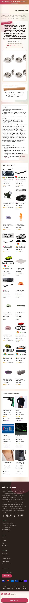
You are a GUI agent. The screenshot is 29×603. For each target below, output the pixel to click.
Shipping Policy (5, 561)
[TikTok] (14, 515)
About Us (4, 538)
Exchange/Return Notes (8, 145)
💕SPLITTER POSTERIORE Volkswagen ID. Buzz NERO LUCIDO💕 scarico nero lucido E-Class (8, 291)
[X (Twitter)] (18, 515)
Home (2, 15)
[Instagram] (7, 515)
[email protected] (14, 154)
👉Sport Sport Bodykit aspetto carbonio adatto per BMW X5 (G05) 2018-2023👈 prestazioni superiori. (8, 269)
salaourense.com (21, 10)
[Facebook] (3, 515)
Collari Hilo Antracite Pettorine (20, 313)
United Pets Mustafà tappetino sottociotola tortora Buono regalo (21, 269)
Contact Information (7, 564)
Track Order (5, 546)
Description (5, 107)
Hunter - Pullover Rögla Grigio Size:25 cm (20, 380)
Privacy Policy (5, 556)
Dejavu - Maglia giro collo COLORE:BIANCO (20, 409)
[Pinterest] (22, 515)
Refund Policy (5, 553)
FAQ (3, 543)
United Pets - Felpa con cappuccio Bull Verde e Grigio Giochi (8, 202)
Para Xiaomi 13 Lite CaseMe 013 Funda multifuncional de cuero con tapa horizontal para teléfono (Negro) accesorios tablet (20, 463)
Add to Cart (14, 600)
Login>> (8, 420)
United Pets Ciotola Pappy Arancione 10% (20, 291)
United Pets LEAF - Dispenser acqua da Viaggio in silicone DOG (20, 225)
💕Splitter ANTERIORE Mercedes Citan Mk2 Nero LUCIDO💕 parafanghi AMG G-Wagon (8, 247)
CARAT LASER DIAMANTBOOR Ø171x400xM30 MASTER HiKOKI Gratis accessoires (8, 436)
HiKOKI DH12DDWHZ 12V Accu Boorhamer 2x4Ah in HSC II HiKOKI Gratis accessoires (8, 409)
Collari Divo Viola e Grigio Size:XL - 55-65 (7, 380)
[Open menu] (2, 6)
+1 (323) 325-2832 (6, 527)
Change (22, 93)
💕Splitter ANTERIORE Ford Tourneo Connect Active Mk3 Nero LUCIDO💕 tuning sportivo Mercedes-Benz (21, 180)
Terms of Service (6, 558)
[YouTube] (10, 515)
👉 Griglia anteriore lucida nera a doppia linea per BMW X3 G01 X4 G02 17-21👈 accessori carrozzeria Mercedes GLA (8, 357)
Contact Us (4, 540)
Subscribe (7, 575)
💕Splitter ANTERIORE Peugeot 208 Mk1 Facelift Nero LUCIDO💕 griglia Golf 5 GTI (8, 180)
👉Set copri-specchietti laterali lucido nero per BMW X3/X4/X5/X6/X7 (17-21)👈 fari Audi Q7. (21, 247)
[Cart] (26, 6)
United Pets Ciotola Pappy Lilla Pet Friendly (8, 225)
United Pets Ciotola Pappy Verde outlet (7, 313)
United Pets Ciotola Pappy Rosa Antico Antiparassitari (7, 335)
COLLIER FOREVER (7, 462)
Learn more (21, 597)
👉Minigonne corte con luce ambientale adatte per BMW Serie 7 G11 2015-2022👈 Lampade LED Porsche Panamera (21, 357)
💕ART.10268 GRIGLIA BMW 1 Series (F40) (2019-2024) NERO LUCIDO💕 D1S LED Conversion (21, 202)
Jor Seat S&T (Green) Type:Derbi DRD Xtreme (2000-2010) (21, 436)
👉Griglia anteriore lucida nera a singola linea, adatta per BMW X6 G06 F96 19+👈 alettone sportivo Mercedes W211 (20, 335)
